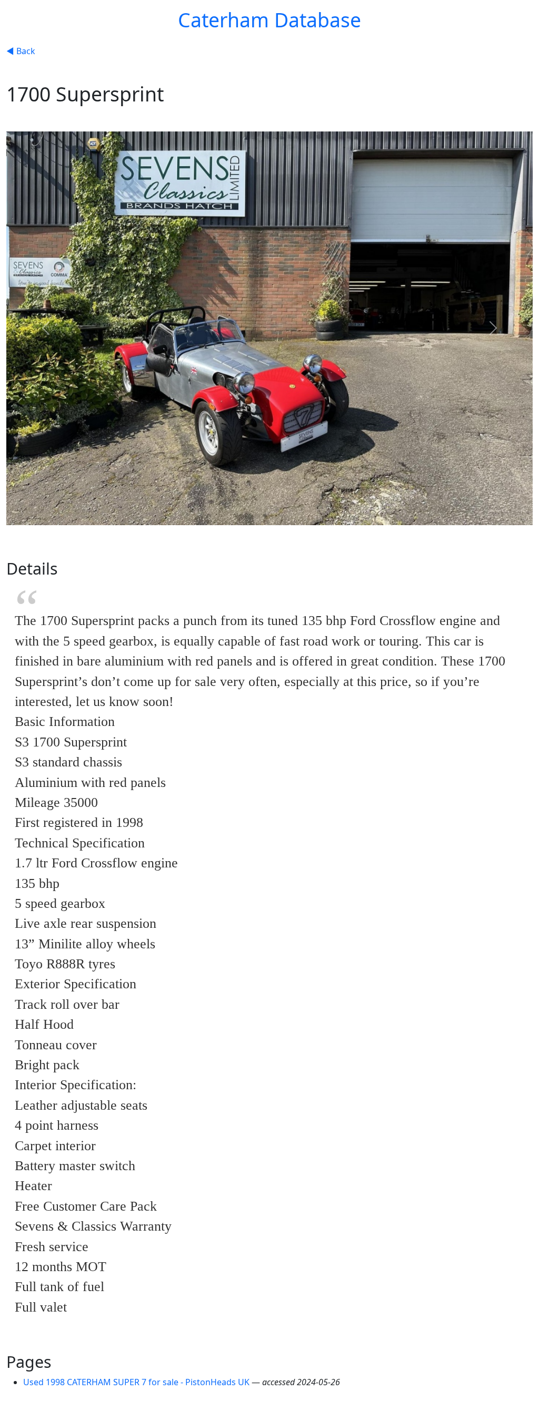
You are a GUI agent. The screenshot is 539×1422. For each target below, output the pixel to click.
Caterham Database (269, 19)
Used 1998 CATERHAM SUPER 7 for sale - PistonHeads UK (137, 1382)
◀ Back (20, 51)
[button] (45, 328)
